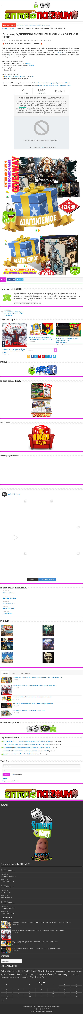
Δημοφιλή (13, 673)
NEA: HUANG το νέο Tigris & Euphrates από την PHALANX (33, 25)
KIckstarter (33, 975)
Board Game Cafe (27, 971)
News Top (36, 40)
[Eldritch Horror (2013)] (48, 644)
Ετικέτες (27, 673)
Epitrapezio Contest (65, 971)
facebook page (74, 971)
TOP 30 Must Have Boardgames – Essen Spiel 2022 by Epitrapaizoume (67, 340)
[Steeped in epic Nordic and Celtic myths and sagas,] (68, 537)
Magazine (41, 974)
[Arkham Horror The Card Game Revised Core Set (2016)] (48, 630)
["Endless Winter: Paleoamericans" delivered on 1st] (41, 537)
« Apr (2, 1001)
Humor (29, 975)
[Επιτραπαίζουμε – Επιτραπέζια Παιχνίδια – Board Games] (41, 5)
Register (5, 778)
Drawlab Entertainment (54, 971)
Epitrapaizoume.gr (54, 1006)
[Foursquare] (47, 356)
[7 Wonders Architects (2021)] (7, 657)
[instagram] (50, 356)
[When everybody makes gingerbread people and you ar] (15, 511)
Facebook (31, 65)
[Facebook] (32, 356)
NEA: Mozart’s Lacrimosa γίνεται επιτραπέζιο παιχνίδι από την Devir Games (14, 313)
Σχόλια (21, 673)
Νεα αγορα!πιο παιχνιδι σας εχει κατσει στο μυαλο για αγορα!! (32, 741)
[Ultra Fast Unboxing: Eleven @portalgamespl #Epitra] (15, 537)
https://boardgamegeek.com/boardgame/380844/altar (54, 85)
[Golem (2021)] (48, 657)
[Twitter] (36, 356)
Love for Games (35, 1006)
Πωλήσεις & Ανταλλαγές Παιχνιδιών (24, 754)
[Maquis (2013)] (7, 644)
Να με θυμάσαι (18, 774)
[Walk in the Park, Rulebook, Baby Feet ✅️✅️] (41, 563)
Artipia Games (8, 971)
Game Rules (15, 974)
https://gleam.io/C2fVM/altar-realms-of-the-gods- (19, 76)
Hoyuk (25, 975)
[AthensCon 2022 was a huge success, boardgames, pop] (15, 563)
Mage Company (57, 974)
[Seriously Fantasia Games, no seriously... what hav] (41, 511)
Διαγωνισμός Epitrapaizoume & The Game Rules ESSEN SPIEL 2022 (41, 338)
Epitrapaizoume (8, 40)
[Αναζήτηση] (55, 350)
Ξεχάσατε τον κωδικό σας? (10, 781)
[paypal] (54, 356)
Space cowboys (13, 977)
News (32, 40)
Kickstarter (28, 63)
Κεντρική (4, 28)
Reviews (3, 977)
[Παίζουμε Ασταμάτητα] (41, 15)
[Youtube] (43, 356)
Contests (11, 28)
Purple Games (74, 975)
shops (7, 977)
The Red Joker (61, 52)
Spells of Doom (21, 977)
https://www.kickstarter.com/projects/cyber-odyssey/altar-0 (51, 83)
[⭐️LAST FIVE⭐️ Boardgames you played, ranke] (68, 511)
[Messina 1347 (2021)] (7, 630)
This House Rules (38, 977)
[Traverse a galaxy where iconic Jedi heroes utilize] (68, 563)
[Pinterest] (39, 356)
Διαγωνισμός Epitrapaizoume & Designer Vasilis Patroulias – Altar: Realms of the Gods (37, 677)
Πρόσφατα (5, 673)
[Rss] (28, 356)
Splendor (27, 977)
